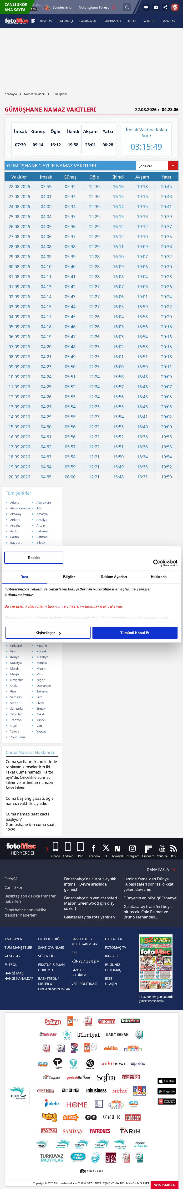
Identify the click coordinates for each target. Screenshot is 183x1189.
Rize (13, 691)
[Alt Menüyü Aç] (33, 21)
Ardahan (16, 525)
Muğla (14, 674)
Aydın (14, 531)
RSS (74, 952)
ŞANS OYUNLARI (51, 947)
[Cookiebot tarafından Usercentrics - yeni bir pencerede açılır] (157, 563)
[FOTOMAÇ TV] (146, 7)
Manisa (41, 663)
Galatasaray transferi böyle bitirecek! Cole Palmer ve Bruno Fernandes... (148, 912)
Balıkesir (42, 531)
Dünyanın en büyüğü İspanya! (150, 898)
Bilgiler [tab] (69, 577)
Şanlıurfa (16, 708)
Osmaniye (43, 685)
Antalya (41, 520)
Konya (14, 657)
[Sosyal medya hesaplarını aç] (165, 7)
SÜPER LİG (46, 956)
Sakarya (42, 691)
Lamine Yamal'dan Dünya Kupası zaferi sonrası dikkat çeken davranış (148, 884)
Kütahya (42, 657)
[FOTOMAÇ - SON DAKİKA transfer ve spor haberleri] (17, 21)
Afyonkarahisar (21, 508)
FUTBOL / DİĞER (51, 939)
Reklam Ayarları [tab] (114, 577)
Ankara (15, 520)
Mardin (15, 668)
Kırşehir (41, 645)
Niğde (40, 680)
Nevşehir (16, 680)
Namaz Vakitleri (34, 94)
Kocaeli (41, 651)
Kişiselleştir (45, 633)
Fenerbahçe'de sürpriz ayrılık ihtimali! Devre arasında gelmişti (90, 884)
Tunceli (41, 720)
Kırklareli (16, 645)
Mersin (41, 668)
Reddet (34, 558)
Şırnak (40, 708)
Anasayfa (11, 94)
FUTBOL (11, 964)
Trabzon (16, 720)
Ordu (14, 685)
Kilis (13, 651)
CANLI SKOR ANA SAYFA (16, 7)
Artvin (40, 525)
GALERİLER (113, 939)
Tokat (40, 714)
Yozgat (41, 731)
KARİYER (112, 956)
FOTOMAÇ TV (115, 947)
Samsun (16, 697)
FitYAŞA (11, 879)
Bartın (14, 537)
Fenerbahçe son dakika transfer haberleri (25, 912)
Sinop (14, 703)
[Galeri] (155, 7)
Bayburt (16, 542)
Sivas (40, 703)
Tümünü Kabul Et (134, 633)
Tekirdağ (16, 714)
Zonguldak (17, 737)
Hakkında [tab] (159, 577)
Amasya (42, 514)
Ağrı (39, 508)
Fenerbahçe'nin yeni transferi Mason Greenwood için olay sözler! (90, 903)
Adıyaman (43, 502)
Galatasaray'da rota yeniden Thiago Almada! (89, 919)
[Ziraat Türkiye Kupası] (174, 7)
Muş (39, 674)
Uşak (13, 725)
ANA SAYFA (13, 939)
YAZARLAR (12, 956)
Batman (42, 537)
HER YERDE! (22, 853)
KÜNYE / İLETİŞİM (85, 961)
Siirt (39, 697)
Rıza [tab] (24, 577)
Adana (14, 502)
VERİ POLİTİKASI (84, 983)
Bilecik (40, 542)
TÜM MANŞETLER (18, 947)
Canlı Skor (14, 887)
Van (39, 725)
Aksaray (15, 514)
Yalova (14, 731)
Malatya (16, 663)
